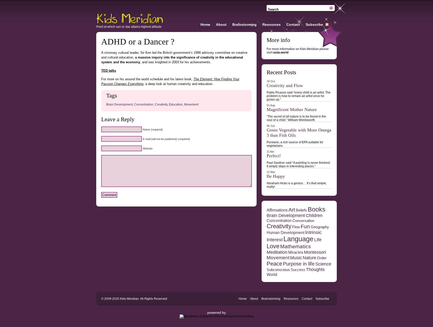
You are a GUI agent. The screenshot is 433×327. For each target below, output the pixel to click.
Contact (293, 24)
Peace (274, 263)
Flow (296, 227)
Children (314, 215)
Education (176, 104)
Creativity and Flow (285, 85)
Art (291, 209)
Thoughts (315, 269)
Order (322, 258)
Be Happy (276, 176)
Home (205, 24)
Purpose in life (298, 263)
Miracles (295, 252)
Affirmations (277, 210)
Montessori (315, 252)
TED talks (108, 70)
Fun (305, 226)
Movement (191, 104)
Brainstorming (244, 24)
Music (296, 257)
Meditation (277, 252)
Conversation (303, 221)
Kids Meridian (130, 18)
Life (317, 239)
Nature (309, 257)
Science (323, 264)
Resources (271, 24)
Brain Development (119, 104)
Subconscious (278, 270)
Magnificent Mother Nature (292, 109)
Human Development (285, 232)
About (221, 24)
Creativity (161, 104)
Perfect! (274, 155)
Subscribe (314, 24)
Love (273, 246)
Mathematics (295, 246)
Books (317, 209)
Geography (320, 227)
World (272, 274)
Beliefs (301, 210)
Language (298, 239)
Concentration (143, 104)
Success (298, 270)
